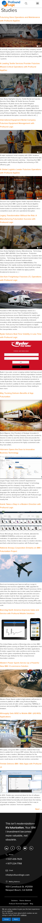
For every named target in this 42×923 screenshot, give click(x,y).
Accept (6, 919)
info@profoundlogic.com (17, 875)
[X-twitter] (19, 848)
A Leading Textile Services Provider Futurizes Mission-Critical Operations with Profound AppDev (20, 67)
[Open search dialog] (26, 4)
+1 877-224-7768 (14, 863)
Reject (16, 919)
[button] (37, 3)
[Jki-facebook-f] (13, 848)
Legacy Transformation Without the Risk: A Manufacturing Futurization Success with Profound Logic (18, 219)
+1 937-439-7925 (14, 859)
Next (38, 809)
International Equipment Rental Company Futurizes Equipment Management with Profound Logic (18, 123)
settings (23, 915)
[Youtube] (25, 848)
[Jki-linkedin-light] (6, 848)
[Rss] (31, 848)
